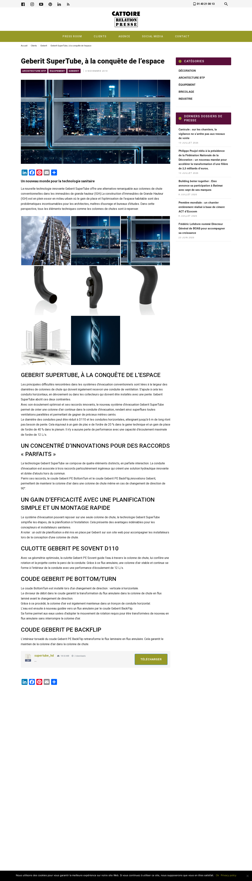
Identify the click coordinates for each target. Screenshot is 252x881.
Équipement (57, 70)
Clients (34, 45)
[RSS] (68, 3)
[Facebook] (23, 3)
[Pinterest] (50, 3)
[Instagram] (32, 3)
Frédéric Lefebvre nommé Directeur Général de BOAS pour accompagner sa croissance (202, 228)
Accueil (24, 45)
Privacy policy (228, 875)
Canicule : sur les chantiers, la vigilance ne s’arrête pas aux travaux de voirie (202, 133)
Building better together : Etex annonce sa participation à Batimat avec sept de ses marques (201, 185)
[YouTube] (41, 3)
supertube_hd (44, 655)
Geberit (43, 45)
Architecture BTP (34, 70)
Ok (217, 875)
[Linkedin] (59, 3)
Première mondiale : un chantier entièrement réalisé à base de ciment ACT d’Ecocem (202, 207)
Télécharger (151, 659)
